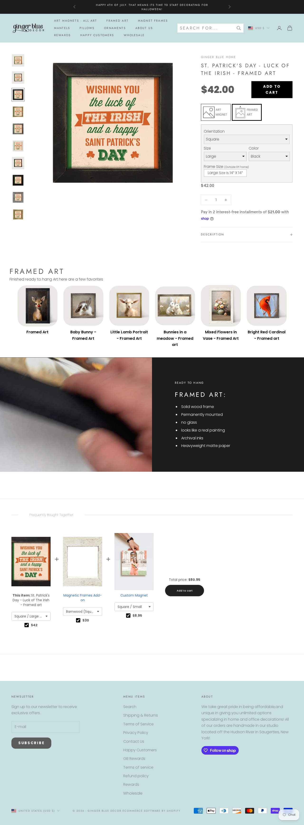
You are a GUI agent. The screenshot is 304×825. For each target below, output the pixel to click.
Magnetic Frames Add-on (82, 597)
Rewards (62, 35)
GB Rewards (134, 758)
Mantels (62, 28)
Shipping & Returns (140, 715)
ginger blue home (218, 57)
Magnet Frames (153, 21)
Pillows (87, 28)
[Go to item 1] (18, 60)
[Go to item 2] (18, 77)
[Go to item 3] (18, 94)
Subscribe (31, 742)
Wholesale (134, 35)
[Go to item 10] (18, 214)
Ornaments (115, 28)
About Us (144, 28)
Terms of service (138, 767)
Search (129, 706)
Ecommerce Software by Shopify (151, 811)
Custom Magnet (134, 595)
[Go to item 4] (18, 111)
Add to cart (272, 89)
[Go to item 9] (18, 197)
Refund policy (136, 776)
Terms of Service (138, 724)
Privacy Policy (135, 732)
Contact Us (133, 741)
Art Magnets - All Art (75, 21)
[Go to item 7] (18, 163)
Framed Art (117, 21)
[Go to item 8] (18, 180)
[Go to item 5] (18, 129)
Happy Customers (97, 35)
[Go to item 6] (18, 146)
